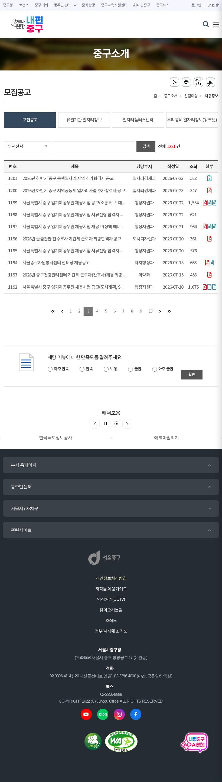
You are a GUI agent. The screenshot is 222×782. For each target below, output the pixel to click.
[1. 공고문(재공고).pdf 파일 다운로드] (205, 227)
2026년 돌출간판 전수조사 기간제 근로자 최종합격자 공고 (71, 239)
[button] (127, 424)
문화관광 (88, 5)
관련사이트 (21, 530)
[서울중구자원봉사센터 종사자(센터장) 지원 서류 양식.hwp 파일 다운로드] (212, 263)
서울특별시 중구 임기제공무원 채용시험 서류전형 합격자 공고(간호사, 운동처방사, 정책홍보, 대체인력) (110, 251)
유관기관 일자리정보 (84, 120)
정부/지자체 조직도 (111, 631)
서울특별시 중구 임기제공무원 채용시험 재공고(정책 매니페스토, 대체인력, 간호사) (93, 226)
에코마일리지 (55, 437)
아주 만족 (61, 369)
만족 (89, 369)
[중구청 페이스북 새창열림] (135, 714)
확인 (191, 374)
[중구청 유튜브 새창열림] (86, 714)
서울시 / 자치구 (24, 508)
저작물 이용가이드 (111, 588)
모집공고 (30, 120)
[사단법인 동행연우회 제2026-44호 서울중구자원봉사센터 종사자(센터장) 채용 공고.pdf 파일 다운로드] (207, 263)
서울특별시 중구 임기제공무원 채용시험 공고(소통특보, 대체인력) (78, 203)
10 (150, 311)
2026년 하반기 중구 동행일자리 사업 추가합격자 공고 (67, 178)
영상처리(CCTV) (111, 599)
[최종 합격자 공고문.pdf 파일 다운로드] (209, 239)
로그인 (196, 5)
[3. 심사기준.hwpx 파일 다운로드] (214, 203)
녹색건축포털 (166, 437)
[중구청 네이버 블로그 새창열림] (102, 714)
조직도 (111, 620)
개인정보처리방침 (111, 578)
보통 (113, 369)
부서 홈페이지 (23, 465)
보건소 (24, 5)
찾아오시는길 (110, 609)
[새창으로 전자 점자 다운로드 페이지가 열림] (198, 82)
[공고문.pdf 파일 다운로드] (209, 275)
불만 (137, 369)
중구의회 (41, 5)
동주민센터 (21, 486)
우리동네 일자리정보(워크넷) (192, 120)
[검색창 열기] (206, 24)
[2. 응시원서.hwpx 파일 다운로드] (209, 203)
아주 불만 (165, 369)
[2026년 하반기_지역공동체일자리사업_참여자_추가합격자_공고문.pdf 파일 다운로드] (209, 191)
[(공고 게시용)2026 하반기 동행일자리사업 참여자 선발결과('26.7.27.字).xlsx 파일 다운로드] (209, 178)
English (213, 5)
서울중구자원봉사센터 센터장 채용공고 (56, 262)
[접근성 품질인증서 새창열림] (121, 741)
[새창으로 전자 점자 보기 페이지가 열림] (210, 82)
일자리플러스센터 (138, 120)
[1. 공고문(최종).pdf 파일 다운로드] (205, 203)
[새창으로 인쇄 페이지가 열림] (186, 82)
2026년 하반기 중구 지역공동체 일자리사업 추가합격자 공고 (73, 190)
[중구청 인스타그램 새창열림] (119, 714)
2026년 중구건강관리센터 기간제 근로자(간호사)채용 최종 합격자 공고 (82, 275)
